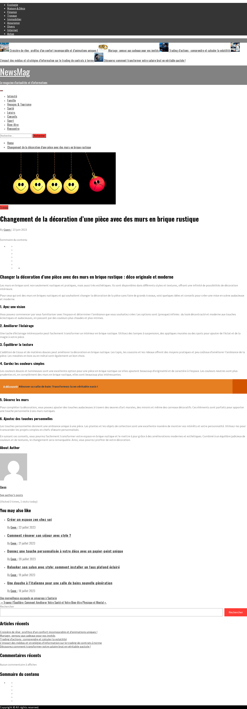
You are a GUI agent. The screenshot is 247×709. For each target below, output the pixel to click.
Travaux (12, 15)
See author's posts (11, 495)
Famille (11, 100)
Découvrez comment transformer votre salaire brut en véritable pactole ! (144, 60)
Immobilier (14, 19)
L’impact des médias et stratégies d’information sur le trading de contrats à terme (51, 643)
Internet (12, 30)
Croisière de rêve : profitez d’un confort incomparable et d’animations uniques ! (54, 50)
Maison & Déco (16, 8)
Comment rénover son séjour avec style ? (39, 535)
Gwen (7, 229)
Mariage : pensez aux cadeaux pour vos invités (133, 50)
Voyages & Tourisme (19, 104)
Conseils (12, 116)
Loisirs (11, 112)
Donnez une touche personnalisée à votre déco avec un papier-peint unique (65, 551)
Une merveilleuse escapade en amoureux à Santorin (28, 598)
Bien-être (13, 124)
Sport (10, 120)
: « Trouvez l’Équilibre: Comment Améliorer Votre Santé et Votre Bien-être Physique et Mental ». (53, 602)
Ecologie (12, 5)
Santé (10, 108)
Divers (11, 26)
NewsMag (15, 71)
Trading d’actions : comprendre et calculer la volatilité (200, 50)
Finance (12, 12)
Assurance (13, 23)
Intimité (12, 96)
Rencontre (13, 128)
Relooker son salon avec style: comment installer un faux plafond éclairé (63, 566)
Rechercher (7, 606)
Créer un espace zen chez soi (29, 519)
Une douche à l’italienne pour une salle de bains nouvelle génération (59, 582)
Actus (10, 33)
